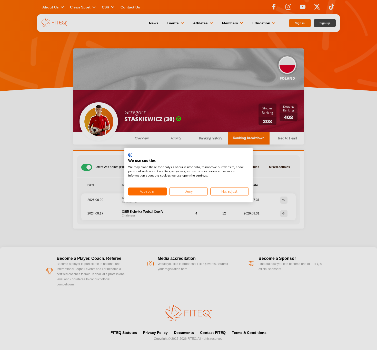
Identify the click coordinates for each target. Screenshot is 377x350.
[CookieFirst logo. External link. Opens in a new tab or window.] (130, 155)
